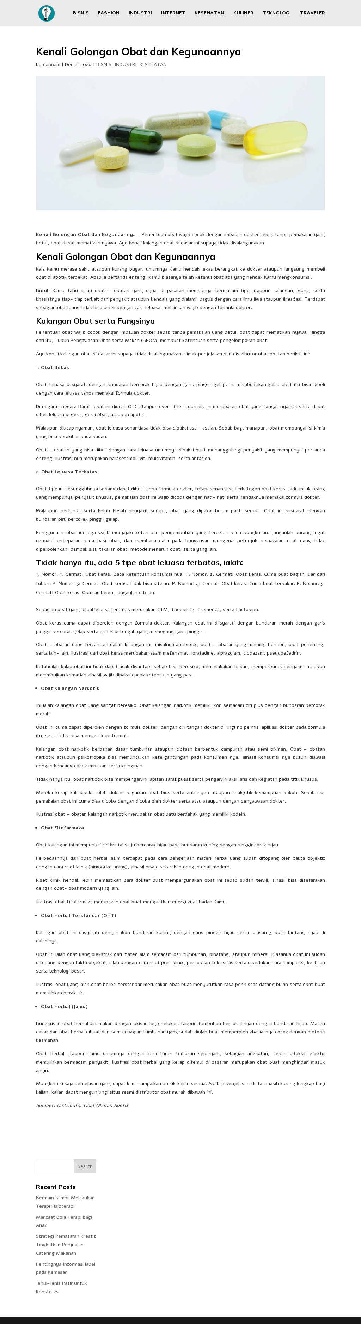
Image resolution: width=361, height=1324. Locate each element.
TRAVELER (312, 13)
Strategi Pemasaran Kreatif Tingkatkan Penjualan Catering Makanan (66, 1245)
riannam (51, 64)
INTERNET (173, 13)
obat (100, 290)
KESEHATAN (209, 13)
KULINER (243, 13)
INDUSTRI (140, 13)
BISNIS (81, 13)
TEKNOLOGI (277, 13)
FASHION (109, 13)
